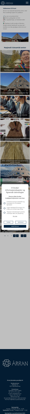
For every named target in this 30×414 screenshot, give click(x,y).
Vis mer (15, 216)
